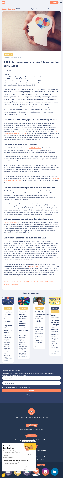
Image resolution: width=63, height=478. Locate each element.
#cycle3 (19, 281)
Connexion (54, 2)
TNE (50, 457)
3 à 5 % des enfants (35, 148)
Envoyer (31, 390)
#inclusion (40, 281)
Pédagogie (11, 9)
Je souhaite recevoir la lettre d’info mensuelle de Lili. (17, 387)
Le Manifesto (41, 460)
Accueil (4, 9)
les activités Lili (34, 266)
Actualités (54, 308)
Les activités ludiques (11, 222)
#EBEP (33, 281)
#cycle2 (13, 281)
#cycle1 (6, 281)
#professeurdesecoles (11, 285)
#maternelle (49, 281)
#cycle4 (26, 281)
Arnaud (8, 71)
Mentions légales (41, 457)
